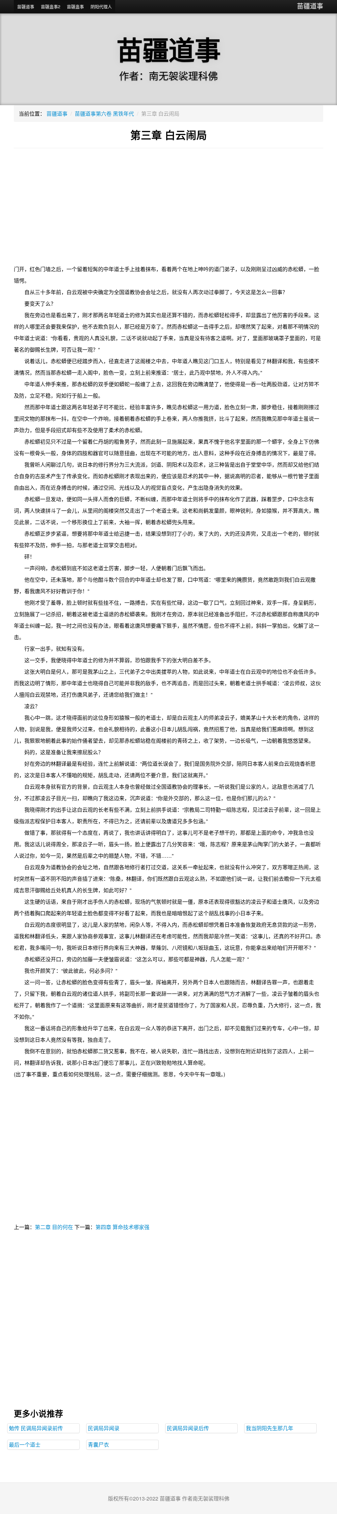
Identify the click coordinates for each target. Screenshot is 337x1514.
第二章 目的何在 (54, 1227)
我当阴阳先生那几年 (269, 1428)
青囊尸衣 (98, 1444)
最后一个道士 (24, 1444)
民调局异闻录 (103, 1428)
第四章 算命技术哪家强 (122, 1227)
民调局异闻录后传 (188, 1428)
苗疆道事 (310, 6)
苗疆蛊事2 (50, 6)
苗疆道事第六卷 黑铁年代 (104, 113)
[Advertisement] (168, 211)
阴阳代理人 (101, 6)
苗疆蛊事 (75, 6)
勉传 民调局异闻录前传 (36, 1428)
